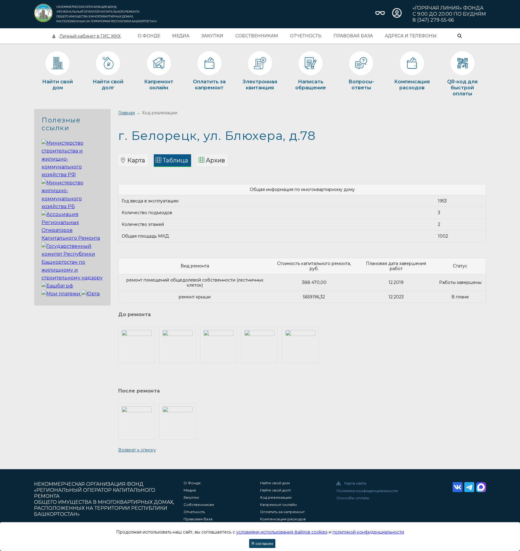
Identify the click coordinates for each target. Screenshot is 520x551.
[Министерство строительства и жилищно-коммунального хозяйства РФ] (72, 174)
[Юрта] (91, 294)
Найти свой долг (275, 490)
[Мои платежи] (62, 294)
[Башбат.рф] (57, 286)
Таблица (175, 160)
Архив (215, 160)
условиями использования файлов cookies (281, 532)
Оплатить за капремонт (282, 512)
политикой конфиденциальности (368, 532)
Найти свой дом (275, 483)
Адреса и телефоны (411, 35)
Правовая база (353, 35)
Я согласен (262, 543)
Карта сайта (355, 483)
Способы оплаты (352, 498)
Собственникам (256, 35)
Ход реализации (276, 497)
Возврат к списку (137, 450)
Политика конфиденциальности (367, 491)
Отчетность (305, 35)
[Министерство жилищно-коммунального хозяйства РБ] (72, 206)
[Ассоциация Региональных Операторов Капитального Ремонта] (72, 238)
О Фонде (149, 35)
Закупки (212, 35)
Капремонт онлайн (278, 504)
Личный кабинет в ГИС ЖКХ (90, 36)
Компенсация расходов (283, 519)
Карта (136, 160)
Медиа (180, 35)
